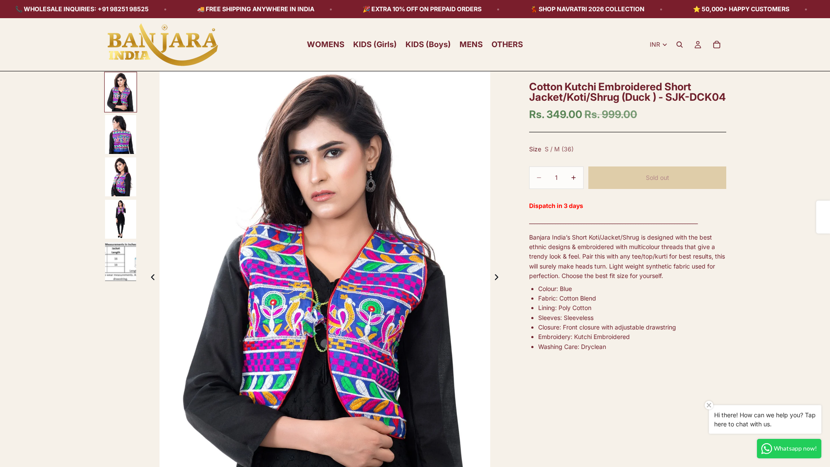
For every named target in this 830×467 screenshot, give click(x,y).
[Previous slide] (150, 278)
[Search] (679, 44)
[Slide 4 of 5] (120, 219)
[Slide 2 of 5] (120, 134)
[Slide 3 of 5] (120, 176)
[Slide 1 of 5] (120, 92)
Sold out (657, 177)
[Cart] (716, 44)
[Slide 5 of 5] (120, 261)
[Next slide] (498, 278)
